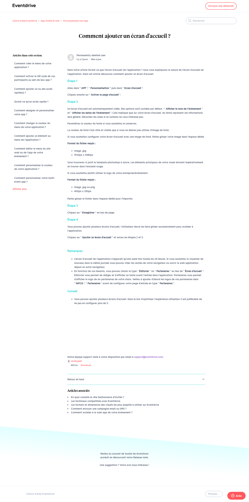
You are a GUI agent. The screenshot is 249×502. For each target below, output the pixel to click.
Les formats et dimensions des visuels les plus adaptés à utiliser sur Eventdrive (115, 404)
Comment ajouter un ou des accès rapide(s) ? (33, 90)
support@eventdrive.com (148, 356)
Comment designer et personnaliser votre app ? (34, 112)
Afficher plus (20, 189)
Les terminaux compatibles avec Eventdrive (95, 401)
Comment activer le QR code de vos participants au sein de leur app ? (34, 78)
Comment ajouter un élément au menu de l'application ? (32, 137)
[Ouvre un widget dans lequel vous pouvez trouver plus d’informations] (236, 496)
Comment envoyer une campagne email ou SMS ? (99, 408)
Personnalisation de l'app (75, 20)
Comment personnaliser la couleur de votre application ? (33, 167)
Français (213, 493)
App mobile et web (50, 20)
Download (86, 365)
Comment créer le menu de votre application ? (32, 65)
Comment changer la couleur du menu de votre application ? (32, 125)
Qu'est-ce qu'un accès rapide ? (31, 101)
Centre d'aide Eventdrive (25, 20)
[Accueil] (24, 7)
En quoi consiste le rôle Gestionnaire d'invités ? (97, 397)
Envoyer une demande (221, 5)
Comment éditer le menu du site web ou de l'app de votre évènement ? (32, 152)
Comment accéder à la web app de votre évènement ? (101, 412)
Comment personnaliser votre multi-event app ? (34, 179)
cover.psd (76, 361)
